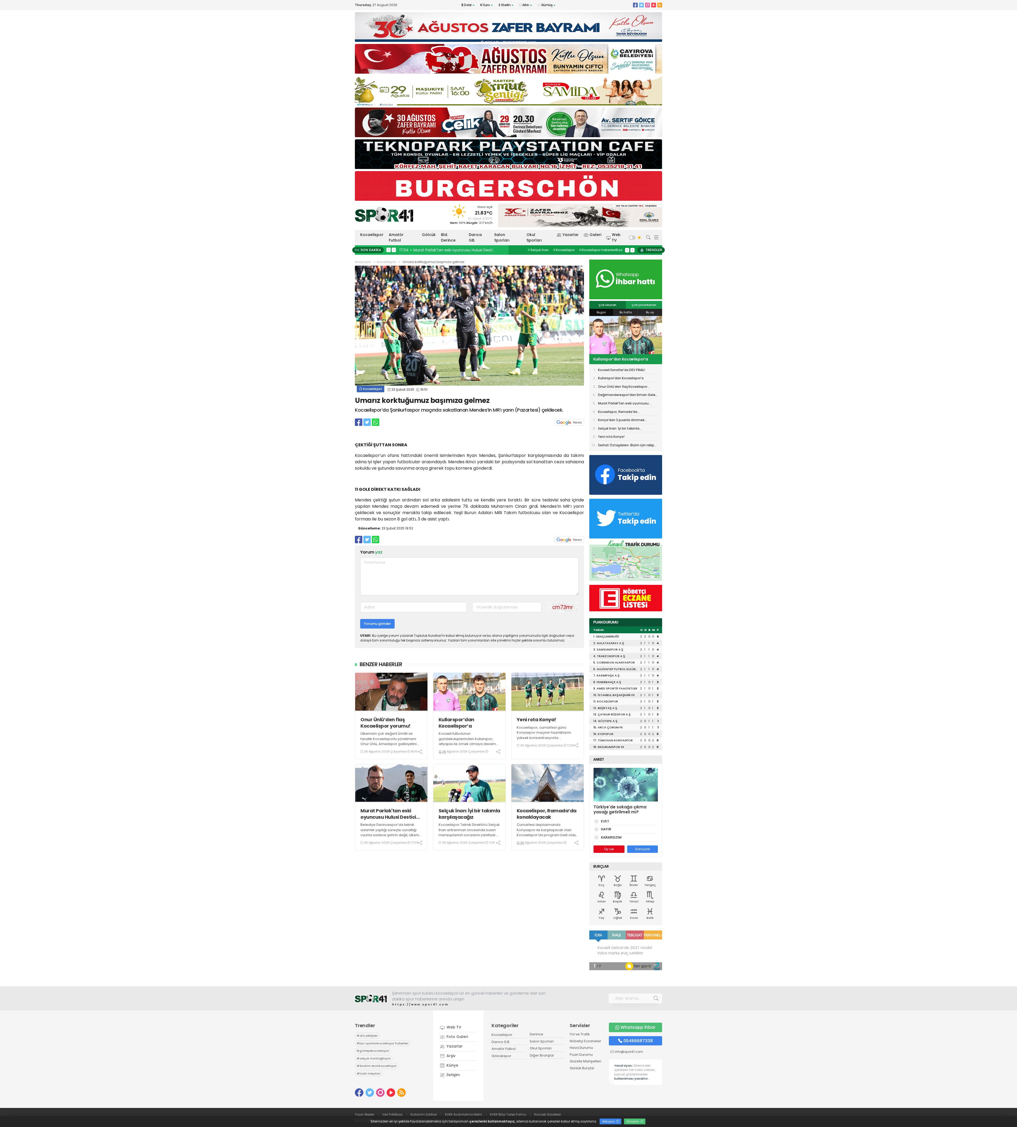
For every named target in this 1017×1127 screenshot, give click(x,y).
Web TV (616, 237)
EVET (605, 821)
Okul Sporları (534, 237)
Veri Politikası (392, 1114)
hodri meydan (368, 1073)
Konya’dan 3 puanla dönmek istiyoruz (621, 421)
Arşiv (450, 1055)
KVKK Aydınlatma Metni (463, 1114)
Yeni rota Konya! (536, 719)
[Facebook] (635, 4)
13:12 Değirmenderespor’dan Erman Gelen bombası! (448, 250)
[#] (371, 998)
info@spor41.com (629, 1051)
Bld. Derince (448, 237)
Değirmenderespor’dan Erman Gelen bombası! (628, 396)
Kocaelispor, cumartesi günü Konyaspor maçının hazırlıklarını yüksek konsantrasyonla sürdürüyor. (544, 735)
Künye (451, 1065)
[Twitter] (641, 4)
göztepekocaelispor (373, 1051)
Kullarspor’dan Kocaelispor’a (456, 722)
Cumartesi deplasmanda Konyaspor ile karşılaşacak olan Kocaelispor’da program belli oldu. (547, 830)
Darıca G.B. (501, 1041)
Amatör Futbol (396, 237)
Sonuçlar (642, 849)
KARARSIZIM (611, 837)
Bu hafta (625, 312)
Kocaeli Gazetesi (547, 1114)
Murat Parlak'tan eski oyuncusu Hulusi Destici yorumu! (388, 814)
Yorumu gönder (377, 623)
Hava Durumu (581, 1047)
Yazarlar (571, 234)
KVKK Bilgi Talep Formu (508, 1114)
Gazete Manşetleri (585, 1061)
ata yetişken (367, 1036)
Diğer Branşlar (542, 1055)
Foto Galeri (456, 1036)
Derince (536, 1034)
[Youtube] (653, 4)
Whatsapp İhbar (638, 1027)
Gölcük (429, 234)
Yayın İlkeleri (364, 1114)
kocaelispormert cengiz (594, 250)
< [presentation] (388, 250)
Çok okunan (607, 305)
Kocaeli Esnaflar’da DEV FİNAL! (621, 370)
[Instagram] (647, 4)
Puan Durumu (581, 1054)
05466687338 (638, 1041)
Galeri (595, 234)
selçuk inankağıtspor (374, 1058)
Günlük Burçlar (582, 1068)
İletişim (452, 1074)
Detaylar (608, 1121)
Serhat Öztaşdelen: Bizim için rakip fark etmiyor (626, 446)
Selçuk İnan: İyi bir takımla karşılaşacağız (469, 814)
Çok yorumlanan (644, 305)
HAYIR (606, 829)
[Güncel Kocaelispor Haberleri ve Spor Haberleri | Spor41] (384, 214)
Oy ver (609, 849)
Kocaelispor (371, 234)
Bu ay (650, 312)
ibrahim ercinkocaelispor (376, 1066)
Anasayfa (363, 262)
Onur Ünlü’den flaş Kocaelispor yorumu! (385, 722)
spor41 (561, 250)
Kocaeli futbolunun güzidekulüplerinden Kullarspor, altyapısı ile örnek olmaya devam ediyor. (467, 741)
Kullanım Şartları (424, 1114)
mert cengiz (538, 250)
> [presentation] (394, 250)
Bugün (601, 312)
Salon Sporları (502, 237)
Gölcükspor (501, 1055)
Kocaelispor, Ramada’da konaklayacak (547, 814)
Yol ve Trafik (580, 1034)
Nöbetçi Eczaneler (585, 1041)
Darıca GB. (475, 237)
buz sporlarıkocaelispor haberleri (382, 1043)
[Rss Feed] (659, 4)
